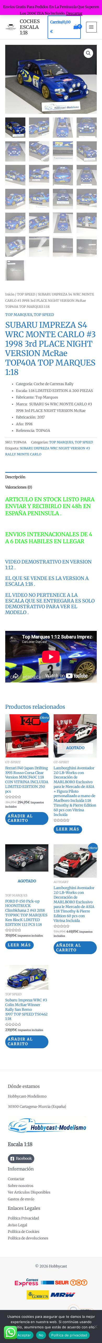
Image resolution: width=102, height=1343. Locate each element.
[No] (95, 1326)
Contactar (16, 1179)
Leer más (67, 829)
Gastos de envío (21, 1199)
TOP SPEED (26, 294)
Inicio (9, 294)
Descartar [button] (74, 13)
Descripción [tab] (15, 477)
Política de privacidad (69, 1335)
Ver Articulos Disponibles (29, 1192)
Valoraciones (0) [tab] (18, 487)
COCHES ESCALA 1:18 (30, 27)
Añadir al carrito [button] (20, 818)
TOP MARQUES (18, 315)
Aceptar (24, 1335)
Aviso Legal (17, 1225)
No (41, 1335)
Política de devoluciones (28, 1238)
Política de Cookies (23, 1231)
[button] (88, 53)
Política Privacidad (23, 1218)
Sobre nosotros (20, 1186)
